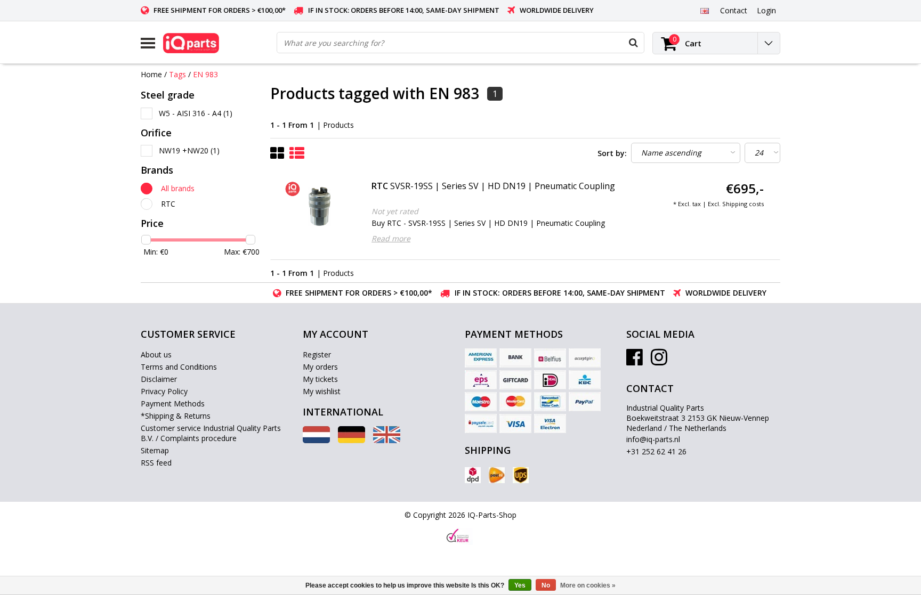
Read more (390, 238)
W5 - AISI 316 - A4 (195, 113)
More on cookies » (588, 585)
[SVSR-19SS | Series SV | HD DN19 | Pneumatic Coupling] (319, 207)
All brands (178, 188)
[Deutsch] (351, 440)
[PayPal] (585, 401)
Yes (520, 585)
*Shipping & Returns (176, 416)
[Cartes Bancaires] (585, 358)
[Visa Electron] (550, 423)
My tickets (320, 379)
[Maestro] (481, 401)
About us (156, 354)
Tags (177, 74)
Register (317, 354)
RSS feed (156, 463)
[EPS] (481, 379)
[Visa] (515, 423)
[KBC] (585, 379)
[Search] (633, 42)
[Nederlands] (316, 440)
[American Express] (481, 358)
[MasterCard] (515, 401)
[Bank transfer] (515, 358)
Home (151, 74)
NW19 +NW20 (189, 150)
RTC (168, 204)
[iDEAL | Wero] (550, 379)
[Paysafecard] (481, 423)
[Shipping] (473, 475)
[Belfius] (550, 358)
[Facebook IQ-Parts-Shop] (634, 361)
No (546, 585)
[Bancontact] (550, 401)
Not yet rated (394, 211)
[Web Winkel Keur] (458, 536)
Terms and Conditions (179, 367)
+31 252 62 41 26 (656, 451)
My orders (320, 367)
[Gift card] (515, 379)
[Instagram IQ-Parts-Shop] (659, 361)
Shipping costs (743, 204)
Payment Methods (173, 403)
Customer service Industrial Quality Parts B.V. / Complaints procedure (211, 433)
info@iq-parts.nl (653, 439)
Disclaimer (159, 379)
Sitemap (155, 450)
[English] (704, 10)
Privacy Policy (164, 391)
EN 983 (205, 74)
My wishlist (322, 391)
